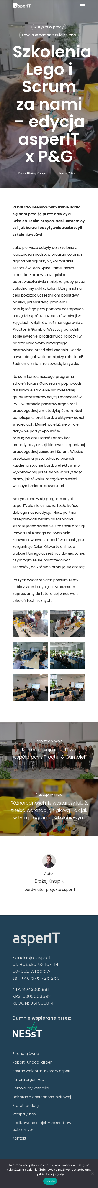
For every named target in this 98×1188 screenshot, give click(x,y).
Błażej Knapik (37, 173)
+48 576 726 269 (40, 978)
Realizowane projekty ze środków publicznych (42, 1126)
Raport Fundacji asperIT (33, 1062)
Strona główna (26, 1053)
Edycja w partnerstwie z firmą (49, 35)
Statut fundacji (26, 1105)
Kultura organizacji (29, 1079)
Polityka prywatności (31, 1088)
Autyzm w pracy (49, 27)
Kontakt (19, 1138)
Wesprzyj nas (24, 1114)
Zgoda (50, 1181)
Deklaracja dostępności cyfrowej (42, 1096)
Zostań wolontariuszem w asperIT (42, 1071)
